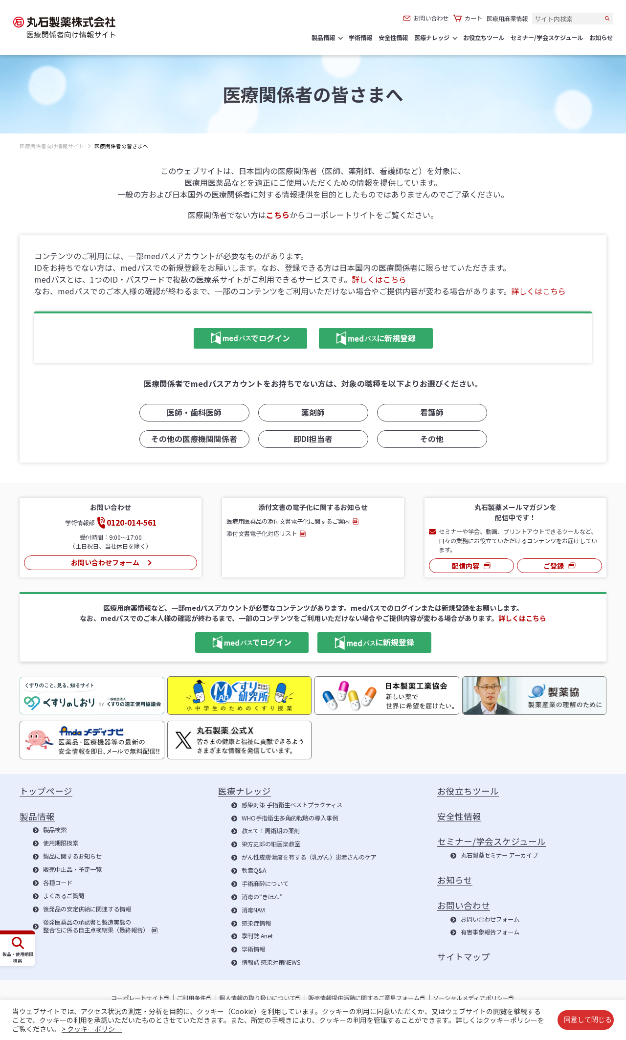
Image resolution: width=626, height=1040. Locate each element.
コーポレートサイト (137, 998)
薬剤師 (313, 412)
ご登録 (553, 566)
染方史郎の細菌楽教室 (271, 844)
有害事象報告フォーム (490, 932)
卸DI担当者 (313, 438)
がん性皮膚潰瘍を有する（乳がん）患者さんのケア (309, 858)
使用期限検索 (60, 843)
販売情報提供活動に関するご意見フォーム (364, 998)
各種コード (57, 883)
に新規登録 (367, 337)
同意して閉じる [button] (588, 1020)
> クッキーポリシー (92, 1028)
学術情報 (253, 949)
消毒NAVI (254, 910)
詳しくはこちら (379, 279)
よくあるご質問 (63, 896)
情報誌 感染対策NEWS (271, 963)
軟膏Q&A (254, 871)
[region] (313, 153)
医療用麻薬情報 (507, 18)
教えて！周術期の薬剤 (271, 831)
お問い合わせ (430, 18)
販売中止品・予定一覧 (72, 870)
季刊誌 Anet (257, 936)
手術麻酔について (265, 884)
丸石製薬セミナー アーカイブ (499, 856)
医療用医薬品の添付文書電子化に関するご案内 (288, 521)
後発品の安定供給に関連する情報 (87, 909)
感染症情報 (256, 924)
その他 (432, 438)
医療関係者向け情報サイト (52, 146)
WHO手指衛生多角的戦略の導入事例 (290, 818)
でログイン (242, 337)
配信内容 (465, 566)
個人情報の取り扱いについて (257, 998)
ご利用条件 (191, 998)
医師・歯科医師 (194, 412)
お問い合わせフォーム (105, 562)
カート (473, 18)
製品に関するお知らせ (72, 857)
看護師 (432, 412)
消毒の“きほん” (262, 897)
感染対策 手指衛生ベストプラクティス (292, 805)
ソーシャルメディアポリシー (471, 998)
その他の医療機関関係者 (194, 438)
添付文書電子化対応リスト (261, 533)
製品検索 (55, 830)
